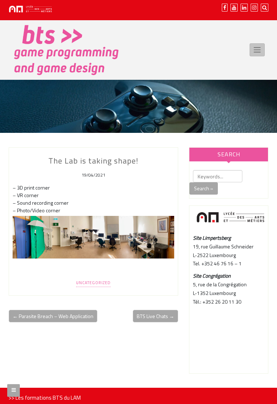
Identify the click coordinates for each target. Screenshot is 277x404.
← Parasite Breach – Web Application (53, 316)
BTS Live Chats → (155, 316)
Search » (203, 188)
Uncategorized (93, 283)
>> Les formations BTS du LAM (45, 398)
